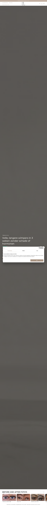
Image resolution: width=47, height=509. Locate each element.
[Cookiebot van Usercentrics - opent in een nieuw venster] (39, 248)
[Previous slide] (41, 492)
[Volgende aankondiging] (44, 1)
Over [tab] (37, 250)
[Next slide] (44, 492)
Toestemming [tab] (10, 250)
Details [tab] (23, 250)
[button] (40, 4)
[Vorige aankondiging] (3, 1)
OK (36, 260)
